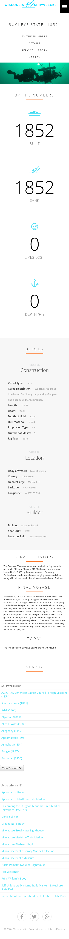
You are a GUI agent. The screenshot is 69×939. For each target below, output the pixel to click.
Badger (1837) (10, 751)
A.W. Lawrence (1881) (14, 703)
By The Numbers (35, 36)
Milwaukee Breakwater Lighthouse (22, 830)
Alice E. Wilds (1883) (13, 724)
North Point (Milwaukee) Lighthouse (23, 864)
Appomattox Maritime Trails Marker (23, 799)
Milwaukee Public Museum (17, 858)
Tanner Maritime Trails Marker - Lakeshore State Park (33, 896)
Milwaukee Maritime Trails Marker (22, 837)
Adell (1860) (8, 710)
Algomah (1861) (11, 717)
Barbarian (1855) (11, 758)
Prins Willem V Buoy (13, 878)
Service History (34, 50)
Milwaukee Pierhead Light (17, 844)
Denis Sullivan (10, 816)
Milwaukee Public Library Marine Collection (27, 851)
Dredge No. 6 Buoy (13, 823)
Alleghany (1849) (11, 730)
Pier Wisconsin (10, 871)
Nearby (34, 57)
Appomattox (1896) (13, 737)
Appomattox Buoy (12, 792)
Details (34, 43)
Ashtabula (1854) (11, 744)
